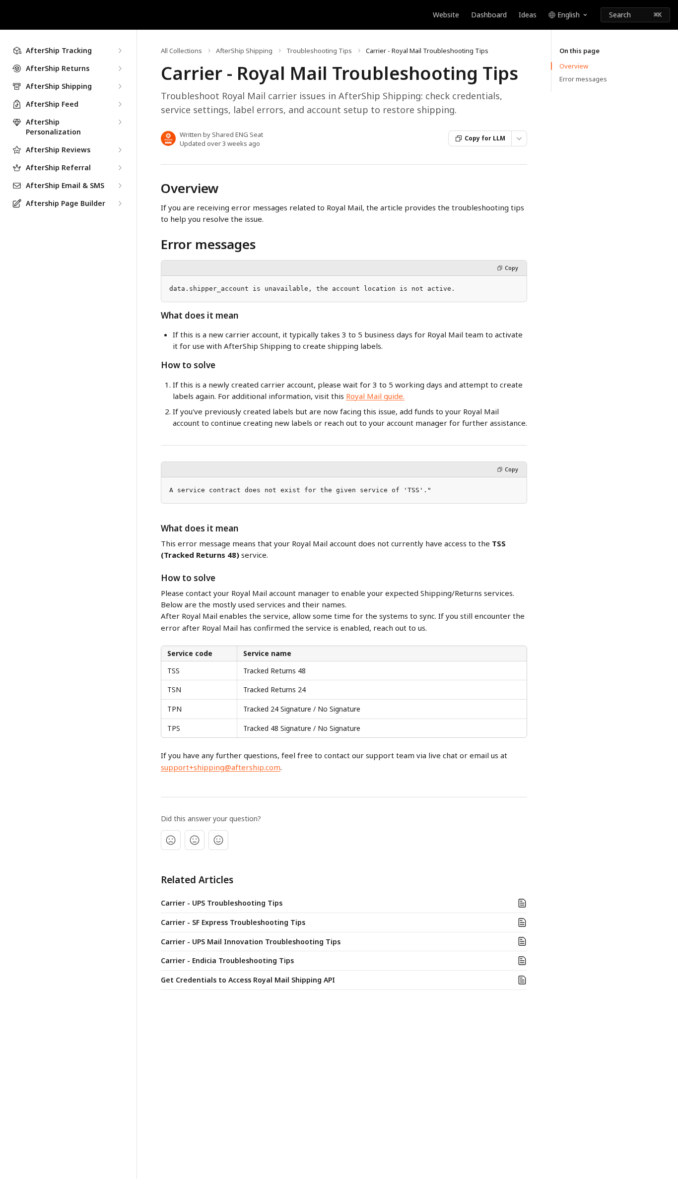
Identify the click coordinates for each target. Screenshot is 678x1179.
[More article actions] (519, 138)
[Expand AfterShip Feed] (120, 104)
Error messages (583, 78)
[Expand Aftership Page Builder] (120, 203)
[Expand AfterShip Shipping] (120, 86)
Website (446, 14)
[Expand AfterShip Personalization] (120, 122)
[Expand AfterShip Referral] (120, 168)
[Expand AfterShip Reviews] (120, 150)
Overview (573, 66)
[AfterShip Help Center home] (10, 15)
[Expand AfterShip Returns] (120, 68)
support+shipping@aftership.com (220, 767)
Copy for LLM (485, 138)
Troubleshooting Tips (319, 50)
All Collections (181, 50)
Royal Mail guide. (375, 396)
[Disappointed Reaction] (171, 840)
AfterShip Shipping (244, 50)
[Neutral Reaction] (194, 840)
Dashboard (489, 14)
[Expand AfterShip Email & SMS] (120, 186)
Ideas (528, 14)
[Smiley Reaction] (218, 840)
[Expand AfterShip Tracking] (120, 51)
